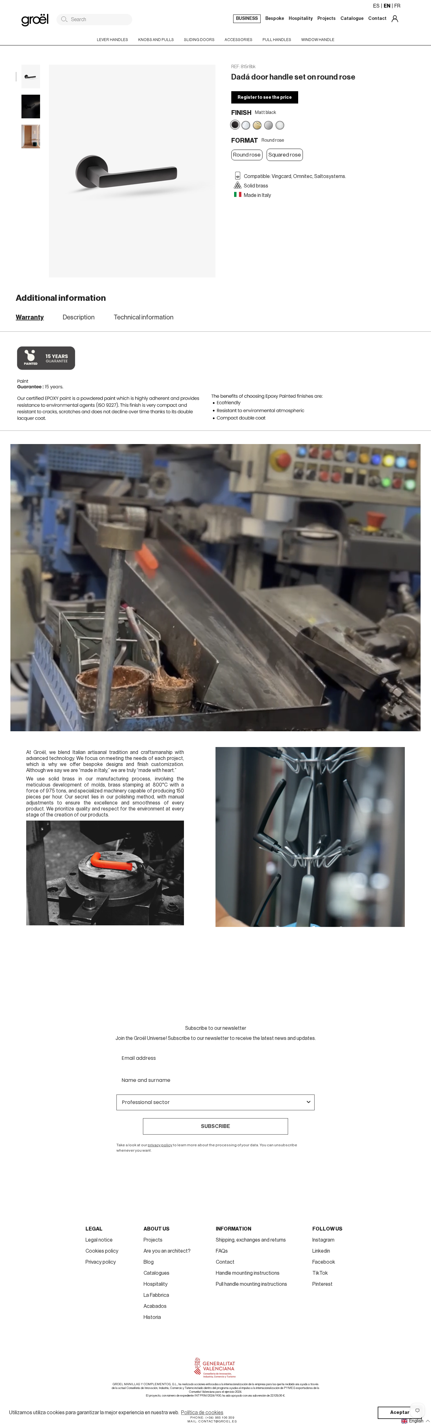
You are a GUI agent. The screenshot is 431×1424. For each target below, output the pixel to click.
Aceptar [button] (400, 1412)
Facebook (323, 1262)
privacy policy (160, 1145)
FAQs (222, 1251)
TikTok (320, 1273)
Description (79, 317)
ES (376, 6)
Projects (153, 1240)
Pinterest (322, 1284)
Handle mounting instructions (248, 1273)
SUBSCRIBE (215, 1126)
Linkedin (321, 1251)
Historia (152, 1317)
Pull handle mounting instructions (251, 1284)
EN (387, 6)
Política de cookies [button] (202, 1412)
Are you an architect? (167, 1251)
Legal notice (99, 1240)
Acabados (155, 1306)
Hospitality (156, 1284)
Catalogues (156, 1273)
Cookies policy (102, 1251)
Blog (149, 1262)
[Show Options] (308, 1102)
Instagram (323, 1240)
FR (397, 6)
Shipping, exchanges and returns (251, 1240)
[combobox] (213, 1102)
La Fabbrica (156, 1295)
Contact (225, 1262)
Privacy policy (101, 1262)
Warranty (30, 317)
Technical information (144, 317)
